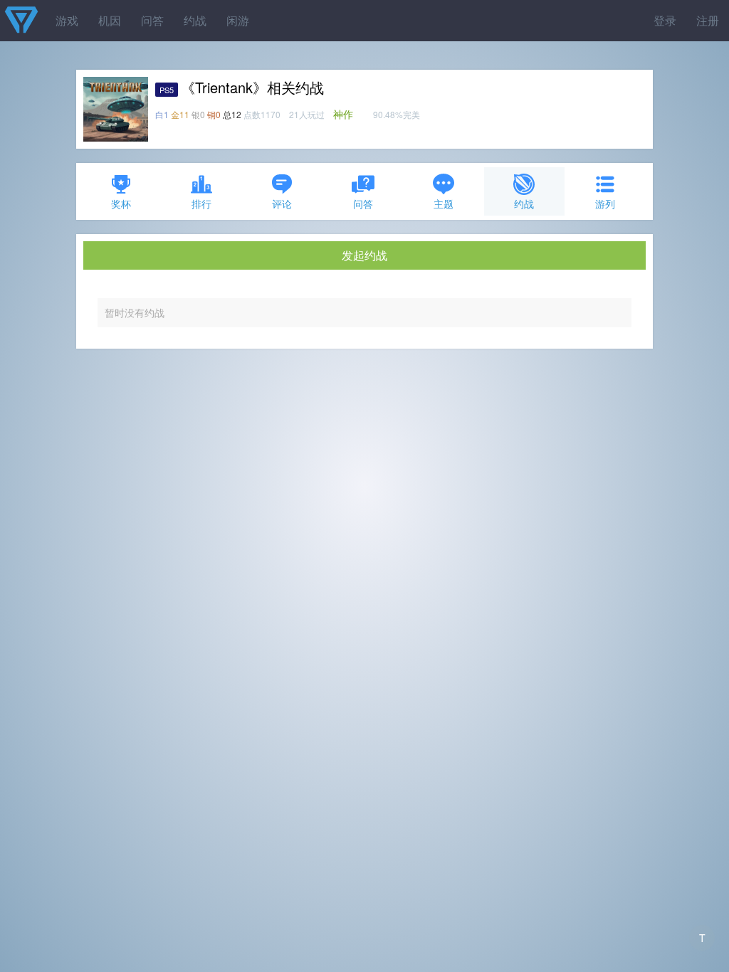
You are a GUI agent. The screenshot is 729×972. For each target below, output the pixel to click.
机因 (109, 20)
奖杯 (121, 203)
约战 (195, 20)
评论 (282, 203)
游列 (605, 203)
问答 (152, 20)
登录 (665, 20)
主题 (443, 203)
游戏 (67, 20)
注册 (707, 20)
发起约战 (364, 255)
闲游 (237, 20)
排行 (201, 203)
